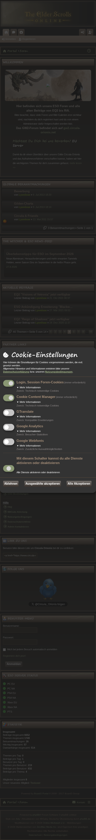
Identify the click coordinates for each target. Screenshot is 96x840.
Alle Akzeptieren (79, 483)
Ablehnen (10, 483)
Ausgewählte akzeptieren (42, 483)
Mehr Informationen (29, 387)
